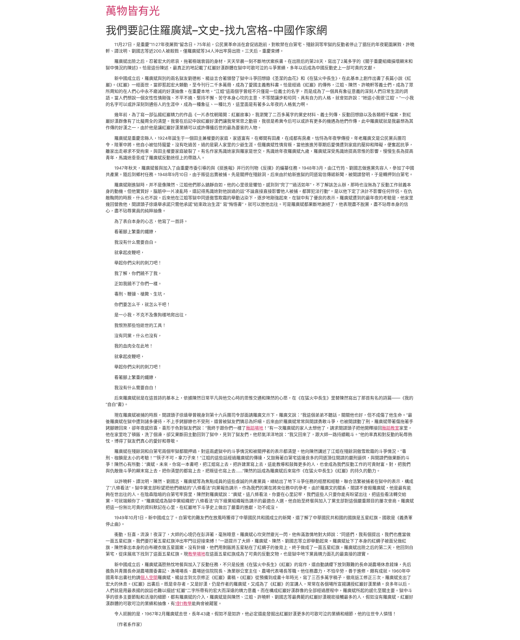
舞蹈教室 (390, 428)
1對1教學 (183, 603)
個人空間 (149, 577)
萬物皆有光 (133, 10)
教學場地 (196, 554)
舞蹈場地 (254, 428)
